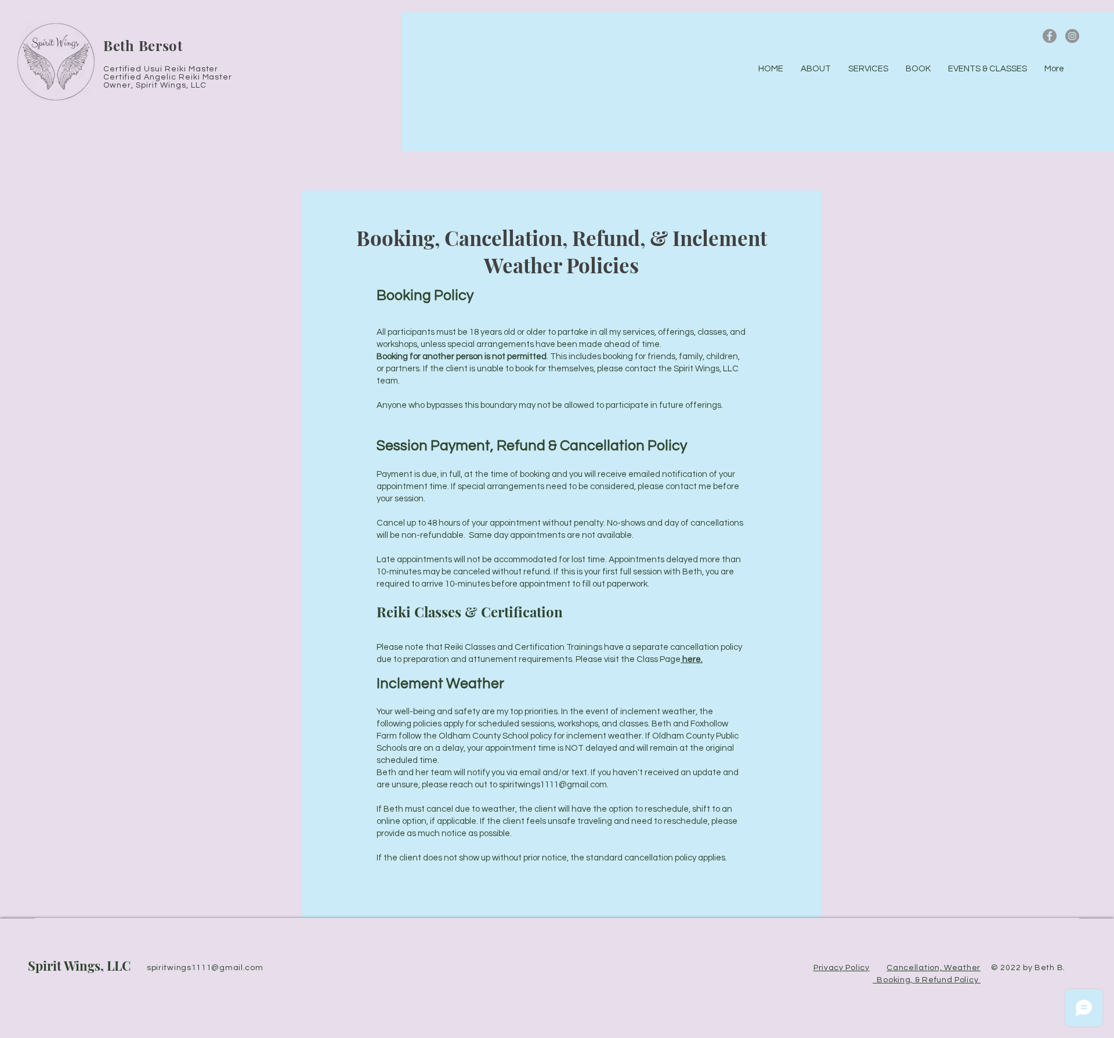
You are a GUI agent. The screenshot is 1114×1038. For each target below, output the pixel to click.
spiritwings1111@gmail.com (553, 784)
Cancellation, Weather (934, 968)
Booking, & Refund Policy (927, 980)
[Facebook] (1050, 36)
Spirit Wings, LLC (79, 965)
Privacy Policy (841, 968)
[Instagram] (1072, 36)
